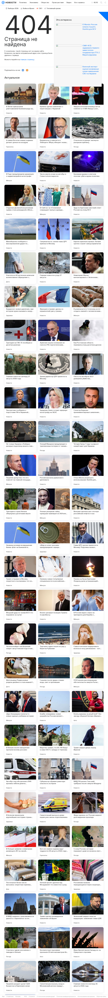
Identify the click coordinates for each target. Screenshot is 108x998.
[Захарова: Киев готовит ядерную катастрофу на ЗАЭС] (54, 403)
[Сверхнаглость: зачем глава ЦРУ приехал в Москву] (54, 234)
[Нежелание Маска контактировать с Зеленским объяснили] (88, 268)
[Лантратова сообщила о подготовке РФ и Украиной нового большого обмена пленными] (20, 403)
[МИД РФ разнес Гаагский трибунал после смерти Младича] (88, 774)
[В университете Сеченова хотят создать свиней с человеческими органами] (88, 302)
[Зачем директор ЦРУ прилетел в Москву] (54, 369)
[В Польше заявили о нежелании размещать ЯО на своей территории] (20, 842)
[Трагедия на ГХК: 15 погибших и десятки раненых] (20, 335)
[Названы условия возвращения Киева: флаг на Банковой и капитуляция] (20, 538)
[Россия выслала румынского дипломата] (54, 470)
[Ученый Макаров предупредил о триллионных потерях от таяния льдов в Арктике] (54, 437)
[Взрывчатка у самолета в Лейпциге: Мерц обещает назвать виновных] (54, 133)
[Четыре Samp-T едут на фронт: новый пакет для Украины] (88, 437)
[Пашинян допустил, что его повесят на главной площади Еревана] (20, 470)
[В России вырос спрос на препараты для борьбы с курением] (88, 605)
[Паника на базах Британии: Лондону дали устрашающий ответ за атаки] (88, 572)
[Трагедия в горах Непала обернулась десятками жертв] (20, 504)
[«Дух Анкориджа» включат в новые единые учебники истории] (20, 707)
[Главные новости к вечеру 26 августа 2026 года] (88, 977)
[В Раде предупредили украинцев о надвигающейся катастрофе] (20, 167)
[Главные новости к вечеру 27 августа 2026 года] (20, 369)
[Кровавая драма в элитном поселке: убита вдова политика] (88, 167)
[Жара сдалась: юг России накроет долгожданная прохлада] (88, 808)
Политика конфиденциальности (66, 996)
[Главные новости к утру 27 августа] (54, 268)
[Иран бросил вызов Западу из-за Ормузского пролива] (88, 943)
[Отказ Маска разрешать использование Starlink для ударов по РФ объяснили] (88, 470)
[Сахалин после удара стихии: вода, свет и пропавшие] (54, 673)
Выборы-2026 (13, 8)
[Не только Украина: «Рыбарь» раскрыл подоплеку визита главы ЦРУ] (20, 437)
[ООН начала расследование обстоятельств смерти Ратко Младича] (88, 673)
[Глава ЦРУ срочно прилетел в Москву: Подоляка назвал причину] (88, 538)
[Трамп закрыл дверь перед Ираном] (88, 740)
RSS (25, 996)
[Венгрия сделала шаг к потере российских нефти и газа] (88, 504)
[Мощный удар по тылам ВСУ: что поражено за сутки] (20, 605)
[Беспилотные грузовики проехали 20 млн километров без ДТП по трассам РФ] (54, 943)
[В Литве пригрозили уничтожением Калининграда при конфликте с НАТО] (20, 99)
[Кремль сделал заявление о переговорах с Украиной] (54, 99)
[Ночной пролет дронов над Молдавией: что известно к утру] (54, 875)
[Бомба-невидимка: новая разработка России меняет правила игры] (54, 707)
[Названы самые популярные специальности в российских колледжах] (54, 572)
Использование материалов (86, 996)
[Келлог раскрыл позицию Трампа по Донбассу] (54, 605)
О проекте (32, 996)
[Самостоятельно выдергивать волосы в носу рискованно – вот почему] (88, 639)
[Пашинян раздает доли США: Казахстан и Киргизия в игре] (20, 977)
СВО (40, 8)
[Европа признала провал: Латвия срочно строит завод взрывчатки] (88, 234)
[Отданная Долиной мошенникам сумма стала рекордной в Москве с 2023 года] (20, 200)
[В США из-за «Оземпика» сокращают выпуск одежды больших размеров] (54, 200)
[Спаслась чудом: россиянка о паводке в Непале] (20, 943)
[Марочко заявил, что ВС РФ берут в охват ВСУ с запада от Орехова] (54, 740)
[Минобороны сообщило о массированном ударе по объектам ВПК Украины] (20, 234)
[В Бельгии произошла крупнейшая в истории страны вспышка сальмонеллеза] (20, 808)
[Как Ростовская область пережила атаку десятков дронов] (88, 335)
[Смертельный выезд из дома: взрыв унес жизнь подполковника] (54, 808)
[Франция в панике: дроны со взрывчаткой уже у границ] (54, 302)
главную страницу (27, 60)
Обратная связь (101, 996)
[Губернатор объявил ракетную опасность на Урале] (54, 774)
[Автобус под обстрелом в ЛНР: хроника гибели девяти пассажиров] (20, 774)
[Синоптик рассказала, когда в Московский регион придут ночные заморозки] (54, 977)
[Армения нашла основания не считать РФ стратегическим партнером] (54, 335)
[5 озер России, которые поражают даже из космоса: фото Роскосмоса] (88, 842)
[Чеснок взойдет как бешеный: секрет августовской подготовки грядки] (20, 639)
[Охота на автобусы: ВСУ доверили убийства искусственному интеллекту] (88, 369)
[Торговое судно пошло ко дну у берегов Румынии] (54, 639)
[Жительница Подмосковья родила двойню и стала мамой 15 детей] (20, 673)
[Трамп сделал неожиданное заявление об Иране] (54, 909)
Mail (3, 996)
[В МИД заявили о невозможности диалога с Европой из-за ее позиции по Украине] (20, 909)
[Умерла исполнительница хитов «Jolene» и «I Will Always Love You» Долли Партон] (88, 99)
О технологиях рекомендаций (46, 996)
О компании (10, 996)
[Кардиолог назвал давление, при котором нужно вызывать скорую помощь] (20, 302)
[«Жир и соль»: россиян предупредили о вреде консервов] (54, 538)
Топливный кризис (54, 8)
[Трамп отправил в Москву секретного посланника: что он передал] (20, 572)
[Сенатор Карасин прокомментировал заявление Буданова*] (88, 403)
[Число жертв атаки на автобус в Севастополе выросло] (54, 167)
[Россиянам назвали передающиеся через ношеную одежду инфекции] (88, 875)
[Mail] (3, 2)
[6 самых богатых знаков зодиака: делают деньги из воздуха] (20, 133)
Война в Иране (28, 8)
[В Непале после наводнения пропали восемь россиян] (20, 740)
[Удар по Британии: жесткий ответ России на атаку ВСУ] (88, 200)
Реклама (17, 996)
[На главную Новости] (10, 2)
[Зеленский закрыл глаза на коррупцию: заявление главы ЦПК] (88, 909)
